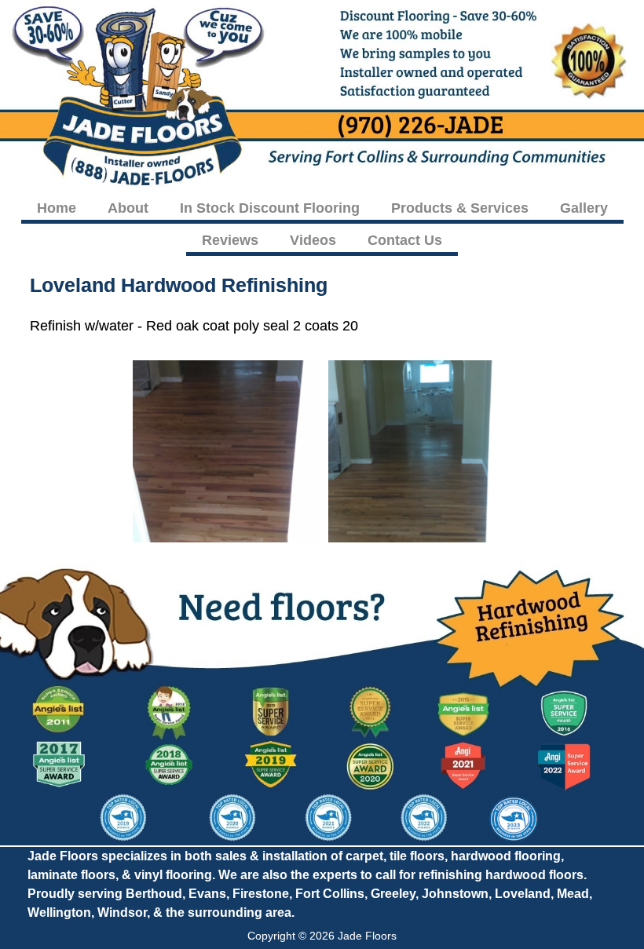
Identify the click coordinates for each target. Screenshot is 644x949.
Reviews (230, 240)
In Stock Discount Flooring (270, 208)
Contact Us (405, 240)
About (128, 208)
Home (56, 208)
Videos (313, 240)
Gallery (584, 208)
